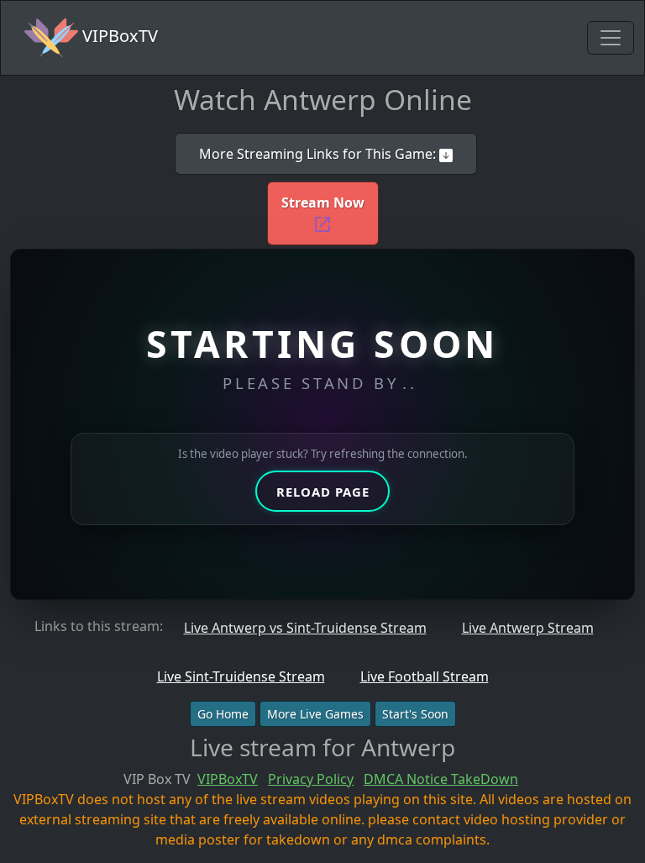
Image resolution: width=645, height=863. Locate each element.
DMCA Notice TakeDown (441, 779)
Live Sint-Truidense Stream (241, 676)
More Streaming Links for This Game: (319, 154)
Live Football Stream (424, 676)
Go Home (223, 714)
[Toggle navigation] (610, 38)
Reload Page (323, 491)
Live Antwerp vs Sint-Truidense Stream (305, 627)
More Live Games (315, 714)
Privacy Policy (311, 779)
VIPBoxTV (118, 35)
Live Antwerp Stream (528, 627)
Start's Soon (415, 714)
